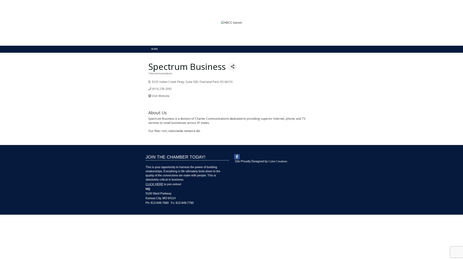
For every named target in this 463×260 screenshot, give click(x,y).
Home (154, 49)
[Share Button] (232, 66)
